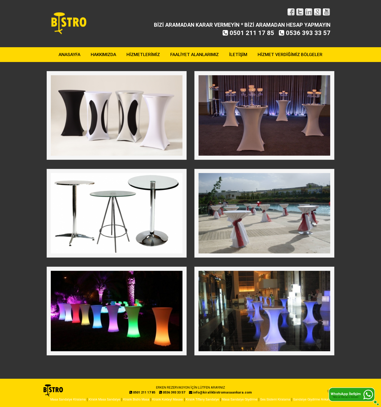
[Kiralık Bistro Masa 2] (264, 115)
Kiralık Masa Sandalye (104, 399)
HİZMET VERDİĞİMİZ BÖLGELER (290, 54)
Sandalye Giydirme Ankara (312, 399)
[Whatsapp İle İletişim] (354, 396)
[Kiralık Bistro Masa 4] (264, 213)
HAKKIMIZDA (103, 54)
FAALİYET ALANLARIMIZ (194, 54)
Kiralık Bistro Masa (136, 399)
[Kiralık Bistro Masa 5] (117, 311)
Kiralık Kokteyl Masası (167, 399)
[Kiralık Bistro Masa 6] (264, 311)
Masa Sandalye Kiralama (68, 399)
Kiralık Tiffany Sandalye (202, 399)
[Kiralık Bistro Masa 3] (117, 213)
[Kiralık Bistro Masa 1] (117, 115)
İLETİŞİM (238, 54)
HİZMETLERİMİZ (143, 54)
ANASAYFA (69, 54)
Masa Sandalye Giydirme (239, 399)
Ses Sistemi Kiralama (275, 399)
